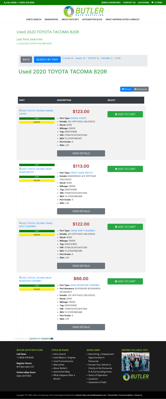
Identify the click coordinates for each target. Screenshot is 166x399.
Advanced (141, 89)
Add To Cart (126, 114)
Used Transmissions (63, 361)
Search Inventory (111, 3)
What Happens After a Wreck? (123, 20)
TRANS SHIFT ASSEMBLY (83, 230)
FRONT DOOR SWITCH (82, 172)
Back (26, 59)
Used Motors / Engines (64, 357)
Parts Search (33, 20)
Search (79, 58)
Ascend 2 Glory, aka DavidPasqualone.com (91, 395)
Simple (127, 89)
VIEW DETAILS (81, 153)
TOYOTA (92, 58)
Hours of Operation (98, 375)
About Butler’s (70, 20)
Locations (143, 3)
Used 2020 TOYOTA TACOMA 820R (35, 43)
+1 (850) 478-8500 (25, 357)
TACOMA (105, 58)
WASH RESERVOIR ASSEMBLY (85, 285)
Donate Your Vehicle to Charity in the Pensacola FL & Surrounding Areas (100, 368)
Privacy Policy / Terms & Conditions (120, 395)
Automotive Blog (92, 20)
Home (67, 58)
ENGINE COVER (78, 118)
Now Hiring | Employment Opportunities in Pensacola (101, 357)
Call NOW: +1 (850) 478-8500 (20, 2)
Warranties (51, 20)
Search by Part (47, 59)
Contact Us (129, 3)
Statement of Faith (97, 382)
